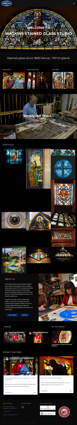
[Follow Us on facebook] (23, 407)
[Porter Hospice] (16, 254)
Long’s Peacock (38, 183)
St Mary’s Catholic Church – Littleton (13, 159)
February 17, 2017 (8, 381)
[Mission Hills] (41, 252)
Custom (38, 185)
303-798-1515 (8, 411)
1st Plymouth (63, 206)
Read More (9, 392)
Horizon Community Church (63, 174)
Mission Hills (38, 258)
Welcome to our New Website (51, 378)
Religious (13, 162)
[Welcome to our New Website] (56, 365)
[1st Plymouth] (65, 187)
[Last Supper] (65, 252)
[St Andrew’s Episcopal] (65, 217)
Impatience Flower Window (63, 151)
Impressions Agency (32, 422)
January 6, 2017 (44, 380)
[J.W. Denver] (16, 217)
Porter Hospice (13, 268)
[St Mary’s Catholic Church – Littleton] (16, 154)
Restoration (63, 209)
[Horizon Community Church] (65, 163)
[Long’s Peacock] (41, 158)
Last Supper (63, 257)
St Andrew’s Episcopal (63, 223)
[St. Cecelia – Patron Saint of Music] (41, 217)
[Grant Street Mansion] (65, 234)
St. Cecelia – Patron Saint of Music (38, 224)
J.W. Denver (14, 223)
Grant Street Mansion (63, 241)
